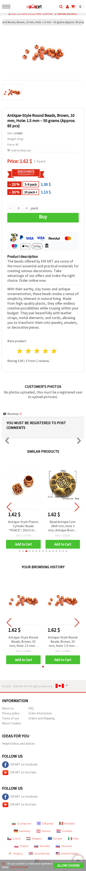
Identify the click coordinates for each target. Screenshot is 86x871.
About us (8, 708)
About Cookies (11, 723)
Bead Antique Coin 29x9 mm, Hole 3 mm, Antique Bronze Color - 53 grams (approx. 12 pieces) (62, 526)
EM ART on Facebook (24, 764)
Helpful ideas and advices (18, 743)
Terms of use (10, 718)
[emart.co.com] (27, 7)
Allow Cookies (68, 865)
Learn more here (19, 867)
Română (69, 823)
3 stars (37, 351)
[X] (3, 863)
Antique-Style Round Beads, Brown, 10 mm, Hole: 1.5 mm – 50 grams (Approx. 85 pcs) (23, 641)
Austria (46, 831)
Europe (57, 838)
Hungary (37, 838)
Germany (24, 831)
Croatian (67, 831)
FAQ (31, 708)
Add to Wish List (21, 150)
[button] (19, 551)
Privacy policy (11, 713)
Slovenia (66, 846)
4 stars (45, 351)
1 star (20, 351)
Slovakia (44, 846)
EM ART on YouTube (23, 772)
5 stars (54, 351)
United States (69, 853)
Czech (16, 838)
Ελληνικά (47, 823)
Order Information (40, 713)
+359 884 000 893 (66, 14)
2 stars (28, 351)
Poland (24, 846)
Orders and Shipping (41, 718)
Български (24, 823)
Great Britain (42, 853)
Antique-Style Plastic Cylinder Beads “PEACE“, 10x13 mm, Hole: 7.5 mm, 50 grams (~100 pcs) (23, 526)
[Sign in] (67, 6)
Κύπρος (18, 853)
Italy (76, 838)
